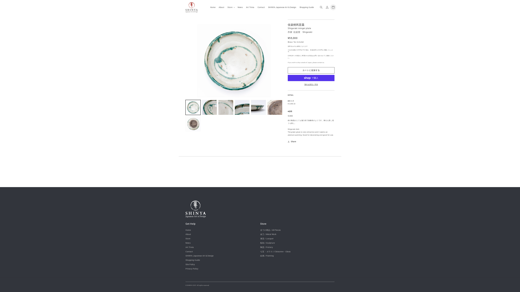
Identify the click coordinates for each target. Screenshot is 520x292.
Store (188, 239)
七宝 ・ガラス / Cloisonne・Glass (275, 251)
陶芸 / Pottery (266, 247)
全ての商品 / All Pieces (270, 230)
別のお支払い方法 (311, 84)
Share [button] (293, 141)
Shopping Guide (193, 260)
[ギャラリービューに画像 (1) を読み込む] (193, 107)
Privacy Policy (192, 269)
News (188, 243)
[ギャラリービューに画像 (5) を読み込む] (258, 107)
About (188, 234)
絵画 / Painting (267, 256)
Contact (189, 251)
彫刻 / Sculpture (267, 243)
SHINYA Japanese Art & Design (200, 256)
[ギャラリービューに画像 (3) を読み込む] (225, 107)
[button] (231, 7)
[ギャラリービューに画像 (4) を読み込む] (242, 107)
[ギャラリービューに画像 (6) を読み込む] (274, 107)
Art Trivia (190, 247)
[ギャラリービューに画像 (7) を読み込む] (193, 123)
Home (188, 230)
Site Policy (190, 264)
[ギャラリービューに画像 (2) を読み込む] (209, 107)
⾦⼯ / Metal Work (268, 234)
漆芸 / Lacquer (267, 239)
